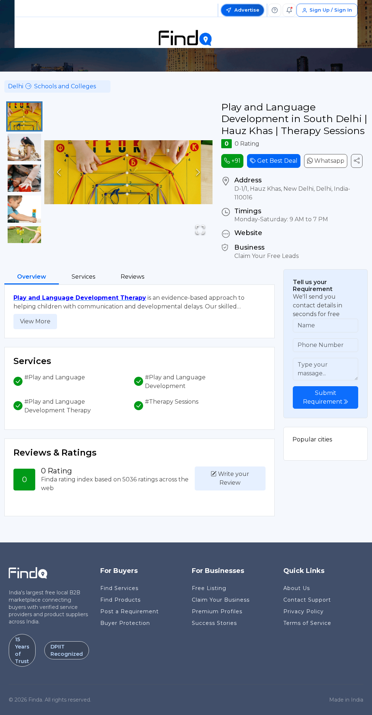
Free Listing (209, 588)
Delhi (15, 86)
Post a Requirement (129, 611)
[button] (128, 172)
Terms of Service (307, 623)
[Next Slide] (198, 172)
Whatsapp (328, 160)
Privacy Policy (303, 611)
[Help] (274, 10)
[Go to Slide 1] (24, 116)
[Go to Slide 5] (24, 240)
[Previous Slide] (58, 172)
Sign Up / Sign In (331, 10)
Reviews (132, 276)
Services (83, 276)
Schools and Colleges (65, 86)
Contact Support (307, 600)
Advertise (246, 10)
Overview (31, 276)
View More (35, 321)
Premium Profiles (217, 611)
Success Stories (214, 623)
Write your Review (233, 478)
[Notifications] (289, 10)
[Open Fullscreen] (200, 229)
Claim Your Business (221, 600)
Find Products (120, 600)
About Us (296, 588)
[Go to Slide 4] (24, 209)
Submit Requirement (323, 397)
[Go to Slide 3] (24, 178)
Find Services (119, 588)
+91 (235, 160)
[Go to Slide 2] (24, 147)
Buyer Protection (125, 623)
